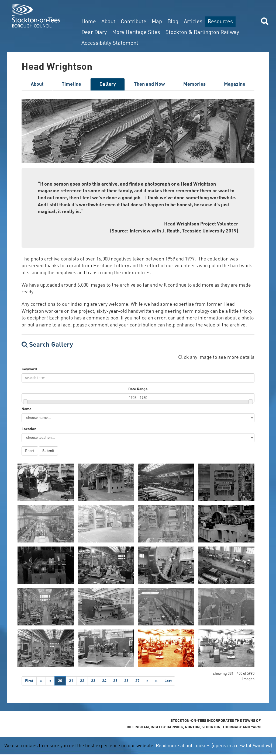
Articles (193, 22)
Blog (172, 22)
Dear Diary (94, 32)
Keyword (29, 369)
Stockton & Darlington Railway (202, 32)
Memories (194, 84)
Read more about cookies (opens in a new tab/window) (214, 745)
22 (82, 681)
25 (115, 681)
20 (60, 681)
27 (137, 681)
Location (29, 429)
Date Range (138, 389)
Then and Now (149, 84)
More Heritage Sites (136, 32)
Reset (29, 451)
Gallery (107, 84)
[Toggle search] (264, 20)
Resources (220, 22)
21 (71, 681)
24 (104, 681)
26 (126, 681)
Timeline (71, 84)
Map (157, 22)
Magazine (234, 84)
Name (27, 409)
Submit (48, 451)
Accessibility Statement (109, 43)
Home (88, 22)
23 (93, 681)
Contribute (133, 22)
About (108, 22)
